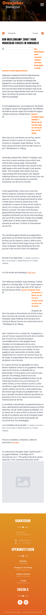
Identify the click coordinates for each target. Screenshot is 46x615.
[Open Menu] (42, 4)
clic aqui (15, 442)
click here (31, 272)
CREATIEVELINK (37, 612)
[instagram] (26, 602)
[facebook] (20, 602)
